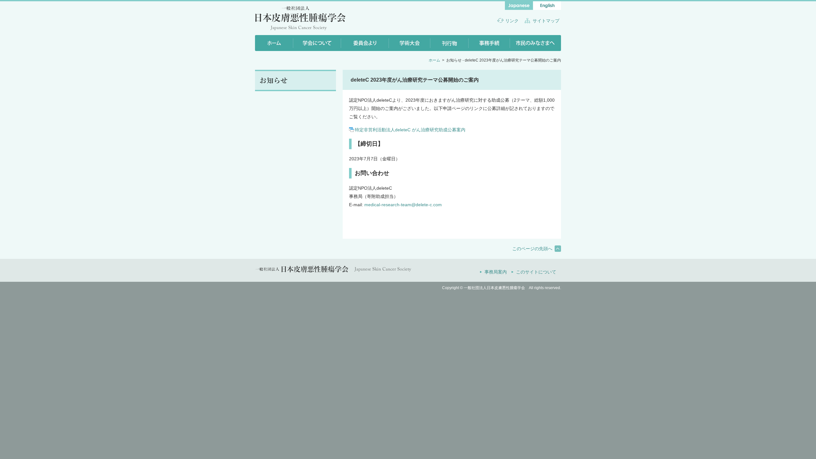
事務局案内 (495, 271)
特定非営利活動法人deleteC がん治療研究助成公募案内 (410, 129)
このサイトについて (536, 271)
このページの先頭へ (532, 248)
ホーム (434, 60)
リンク (512, 20)
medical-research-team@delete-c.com (403, 204)
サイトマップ (546, 20)
